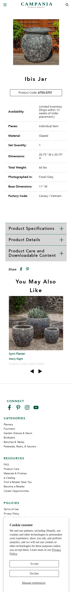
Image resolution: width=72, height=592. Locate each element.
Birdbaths (9, 437)
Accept (34, 563)
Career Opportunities (16, 491)
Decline (34, 573)
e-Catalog (9, 478)
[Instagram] (27, 409)
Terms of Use (11, 509)
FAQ (6, 464)
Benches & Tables (14, 442)
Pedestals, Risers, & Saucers (20, 446)
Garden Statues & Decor (18, 433)
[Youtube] (36, 409)
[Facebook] (9, 409)
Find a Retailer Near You (18, 482)
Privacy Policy (11, 513)
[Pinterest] (18, 409)
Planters (8, 424)
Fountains (9, 429)
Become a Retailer (14, 486)
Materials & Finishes (15, 473)
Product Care (11, 469)
